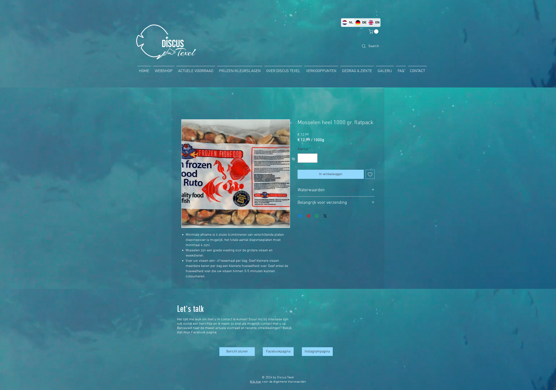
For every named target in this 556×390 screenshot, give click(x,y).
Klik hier (255, 382)
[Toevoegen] (370, 174)
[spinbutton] (307, 158)
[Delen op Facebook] (300, 216)
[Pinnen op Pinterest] (308, 216)
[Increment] (313, 158)
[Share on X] (325, 216)
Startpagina (190, 104)
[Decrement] (301, 158)
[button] (374, 31)
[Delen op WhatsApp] (316, 216)
